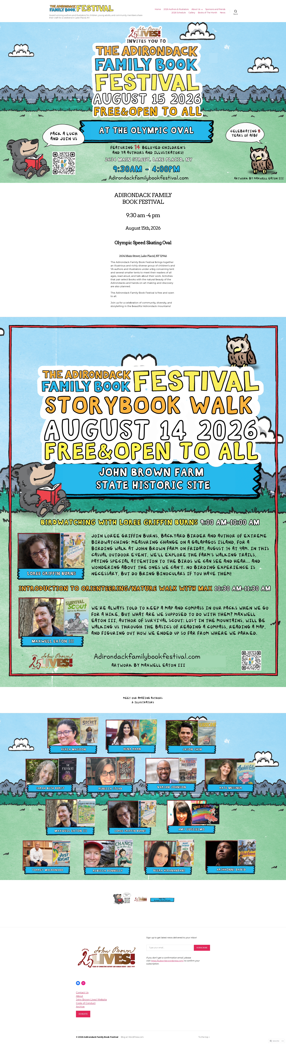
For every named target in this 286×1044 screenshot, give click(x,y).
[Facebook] (78, 983)
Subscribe (202, 948)
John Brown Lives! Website (91, 999)
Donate (83, 1014)
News (222, 13)
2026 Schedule (178, 13)
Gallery (191, 13)
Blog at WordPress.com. (132, 1037)
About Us (195, 9)
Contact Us (82, 992)
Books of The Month (207, 13)
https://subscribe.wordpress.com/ (167, 961)
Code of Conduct (86, 1003)
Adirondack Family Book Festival (101, 1037)
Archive (80, 1006)
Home (158, 9)
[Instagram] (83, 983)
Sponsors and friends (215, 9)
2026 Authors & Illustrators (176, 9)
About (79, 996)
